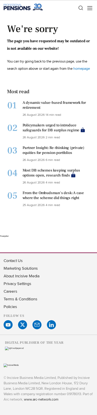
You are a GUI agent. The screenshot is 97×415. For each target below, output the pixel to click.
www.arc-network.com (41, 399)
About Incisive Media (21, 276)
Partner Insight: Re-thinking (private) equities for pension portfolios (53, 150)
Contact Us (13, 260)
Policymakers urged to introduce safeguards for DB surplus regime (51, 128)
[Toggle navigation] (88, 8)
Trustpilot (4, 236)
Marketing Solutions (21, 268)
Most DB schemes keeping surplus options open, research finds (51, 173)
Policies (10, 306)
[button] (80, 8)
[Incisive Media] (11, 365)
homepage (81, 68)
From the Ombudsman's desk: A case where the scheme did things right (53, 195)
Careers (10, 291)
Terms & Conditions (20, 299)
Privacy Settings (17, 283)
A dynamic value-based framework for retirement (54, 105)
